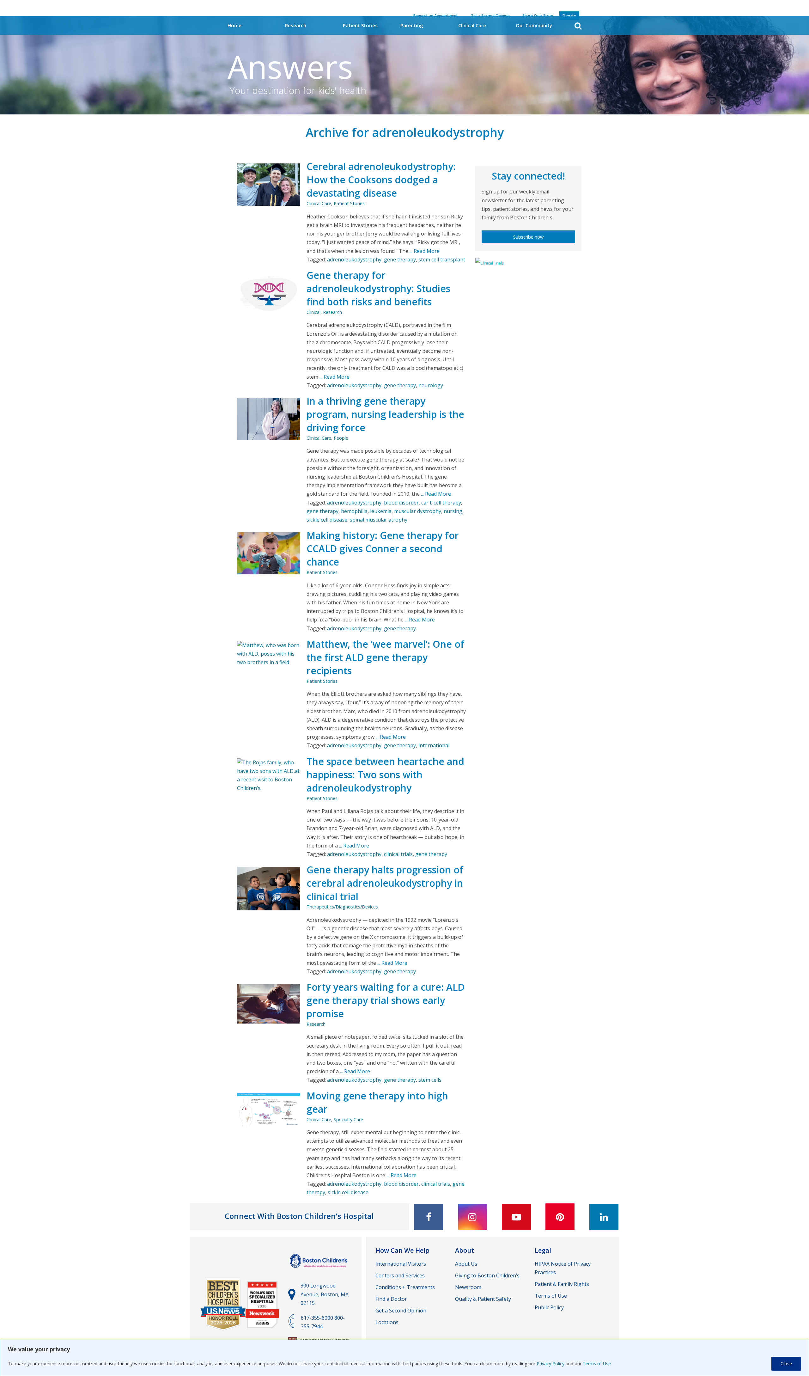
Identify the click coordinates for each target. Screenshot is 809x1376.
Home (234, 25)
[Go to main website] (319, 1270)
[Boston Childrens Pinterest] (560, 1216)
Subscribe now (528, 237)
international (433, 745)
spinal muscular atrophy (378, 519)
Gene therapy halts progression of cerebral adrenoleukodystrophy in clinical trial (385, 883)
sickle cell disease (327, 519)
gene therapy (400, 259)
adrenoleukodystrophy (354, 259)
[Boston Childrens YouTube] (516, 1217)
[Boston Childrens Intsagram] (472, 1217)
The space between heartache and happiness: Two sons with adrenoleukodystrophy (385, 774)
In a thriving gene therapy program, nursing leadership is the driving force (385, 414)
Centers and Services (400, 1275)
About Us (466, 1263)
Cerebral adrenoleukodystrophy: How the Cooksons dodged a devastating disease (381, 179)
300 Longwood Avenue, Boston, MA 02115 (325, 1294)
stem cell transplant (441, 259)
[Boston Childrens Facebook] (428, 1217)
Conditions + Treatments (405, 1287)
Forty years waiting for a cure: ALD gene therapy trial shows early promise (386, 1000)
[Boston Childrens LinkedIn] (603, 1217)
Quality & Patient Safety (483, 1298)
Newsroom (468, 1287)
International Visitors (400, 1263)
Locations (386, 1322)
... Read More (424, 251)
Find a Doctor (391, 1298)
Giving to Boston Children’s (487, 1275)
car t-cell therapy (441, 502)
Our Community (534, 25)
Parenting (411, 25)
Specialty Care (348, 1119)
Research (295, 25)
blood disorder (401, 502)
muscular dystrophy (417, 511)
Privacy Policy (550, 1364)
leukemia (381, 511)
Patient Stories (360, 25)
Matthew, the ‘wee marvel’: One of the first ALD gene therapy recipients (385, 657)
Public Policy (549, 1307)
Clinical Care (472, 25)
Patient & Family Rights (562, 1284)
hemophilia (354, 511)
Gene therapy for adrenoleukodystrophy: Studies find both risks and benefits (378, 288)
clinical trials (398, 854)
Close (786, 1364)
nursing (453, 511)
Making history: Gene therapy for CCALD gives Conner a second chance (383, 548)
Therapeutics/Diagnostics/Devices (342, 907)
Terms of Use (597, 1364)
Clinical (313, 312)
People (341, 438)
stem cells (429, 1079)
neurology (430, 385)
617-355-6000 (317, 1317)
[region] (404, 1358)
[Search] (578, 25)
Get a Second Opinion (400, 1310)
